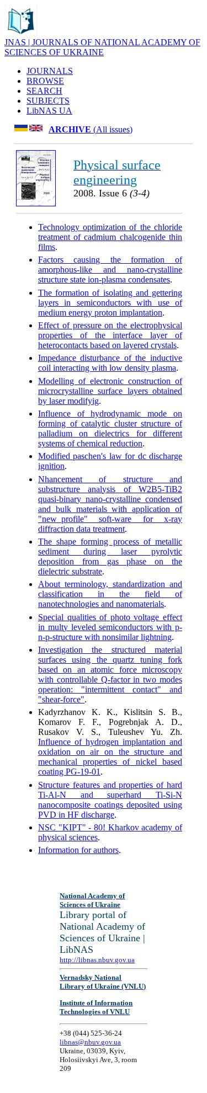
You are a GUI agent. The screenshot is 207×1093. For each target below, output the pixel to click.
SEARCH (44, 90)
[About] (21, 34)
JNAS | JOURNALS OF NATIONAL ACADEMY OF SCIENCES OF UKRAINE (102, 47)
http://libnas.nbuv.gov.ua (97, 960)
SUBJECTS (48, 100)
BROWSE (45, 81)
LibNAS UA (49, 110)
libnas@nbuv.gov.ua (90, 1042)
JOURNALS (49, 71)
